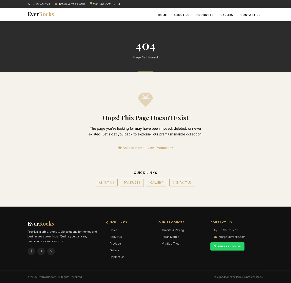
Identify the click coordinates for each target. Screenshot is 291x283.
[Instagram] (41, 251)
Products (204, 14)
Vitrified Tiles (170, 243)
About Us (182, 14)
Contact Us (250, 14)
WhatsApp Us (229, 246)
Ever (41, 14)
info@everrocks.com (72, 3)
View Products (158, 148)
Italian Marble (170, 236)
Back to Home (133, 148)
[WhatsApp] (51, 251)
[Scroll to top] (281, 277)
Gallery (227, 14)
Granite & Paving (173, 230)
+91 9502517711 (40, 3)
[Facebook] (31, 251)
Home (162, 14)
